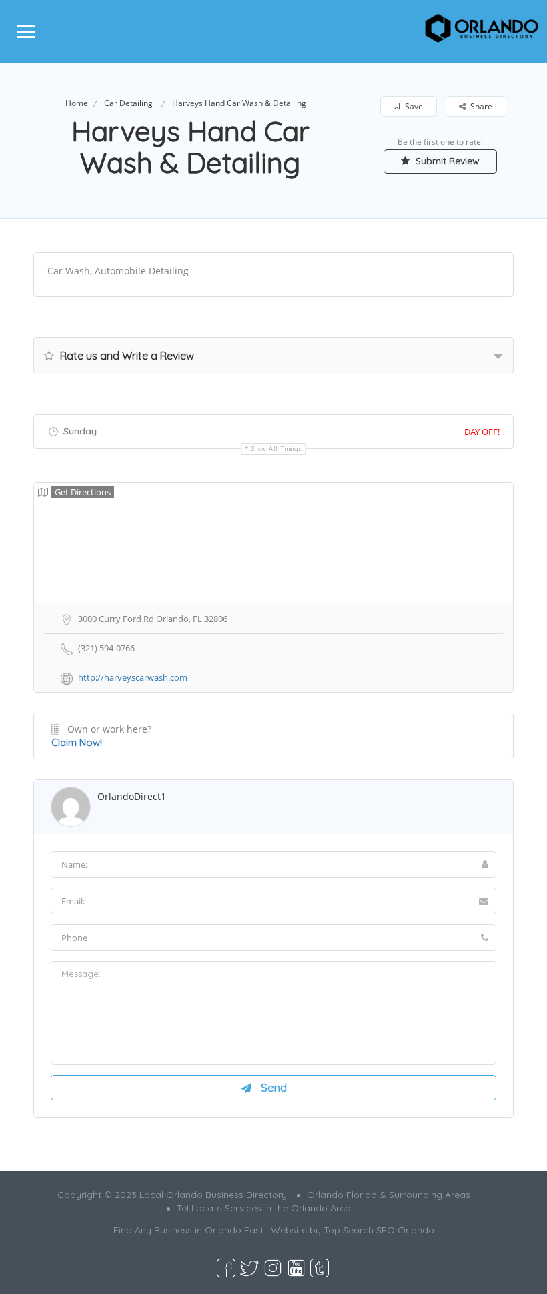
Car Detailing (128, 103)
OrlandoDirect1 (131, 796)
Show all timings (276, 448)
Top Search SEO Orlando (379, 1230)
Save (413, 106)
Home (76, 103)
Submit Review (446, 161)
